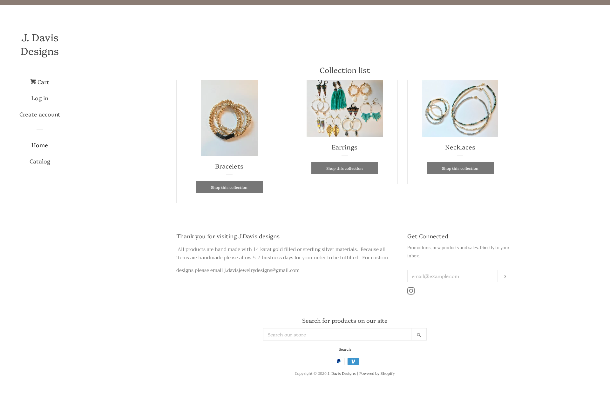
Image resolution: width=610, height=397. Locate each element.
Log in (39, 98)
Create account (39, 114)
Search (345, 349)
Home (39, 145)
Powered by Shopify (377, 373)
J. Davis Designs (40, 43)
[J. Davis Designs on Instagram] (411, 292)
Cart (42, 82)
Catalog (40, 161)
